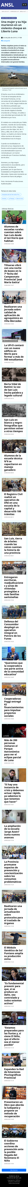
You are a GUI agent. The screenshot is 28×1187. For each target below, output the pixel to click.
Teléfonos (18, 1180)
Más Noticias (14, 1170)
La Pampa (11, 198)
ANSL (7, 5)
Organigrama (11, 1180)
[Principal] (24, 4)
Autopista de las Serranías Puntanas (11, 194)
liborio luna (19, 198)
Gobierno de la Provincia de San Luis (14, 1177)
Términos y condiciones (14, 1181)
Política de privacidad (14, 1183)
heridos (4, 198)
